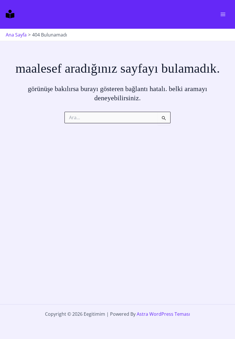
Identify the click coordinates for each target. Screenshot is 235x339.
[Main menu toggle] (223, 14)
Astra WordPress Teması (163, 314)
